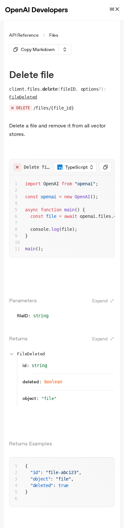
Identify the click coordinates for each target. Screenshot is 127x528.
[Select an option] (64, 49)
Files (53, 35)
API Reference (24, 35)
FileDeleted (23, 97)
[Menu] (114, 9)
